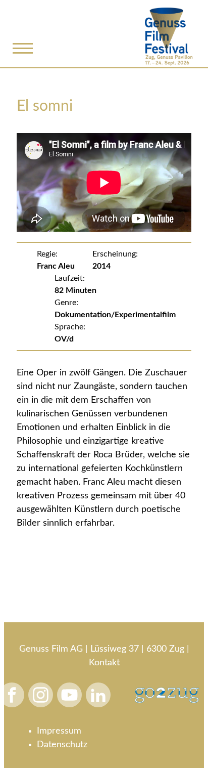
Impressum (59, 731)
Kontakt (104, 662)
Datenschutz (62, 744)
